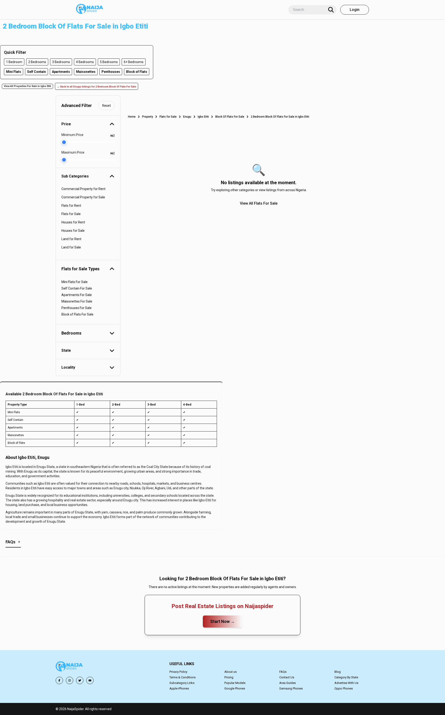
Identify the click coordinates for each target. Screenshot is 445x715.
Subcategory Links (181, 683)
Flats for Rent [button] (71, 205)
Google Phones (234, 688)
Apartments (61, 72)
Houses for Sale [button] (73, 230)
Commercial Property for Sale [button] (83, 197)
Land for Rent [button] (71, 239)
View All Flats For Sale (258, 203)
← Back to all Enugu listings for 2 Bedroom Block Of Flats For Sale (96, 86)
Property (147, 116)
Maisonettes (85, 72)
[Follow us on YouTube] (90, 680)
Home (132, 116)
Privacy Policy (178, 671)
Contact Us (286, 677)
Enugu (187, 116)
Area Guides (287, 683)
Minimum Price (72, 135)
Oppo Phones (343, 688)
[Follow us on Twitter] (79, 680)
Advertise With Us (346, 683)
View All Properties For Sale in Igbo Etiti (27, 86)
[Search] (331, 9)
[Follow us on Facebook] (59, 680)
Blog (337, 671)
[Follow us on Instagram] (69, 680)
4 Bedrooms (85, 62)
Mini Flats (13, 72)
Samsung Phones (291, 688)
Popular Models (234, 683)
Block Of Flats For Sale (229, 116)
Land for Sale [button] (71, 247)
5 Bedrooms (109, 62)
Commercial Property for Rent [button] (83, 189)
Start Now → (222, 621)
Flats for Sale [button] (71, 214)
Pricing (228, 677)
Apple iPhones (179, 688)
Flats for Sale (168, 116)
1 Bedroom (14, 62)
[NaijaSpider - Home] (69, 667)
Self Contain (36, 72)
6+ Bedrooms (133, 62)
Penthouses (111, 72)
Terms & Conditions (182, 677)
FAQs (282, 671)
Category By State (346, 677)
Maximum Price (72, 152)
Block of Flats (136, 72)
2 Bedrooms (37, 62)
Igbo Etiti (203, 116)
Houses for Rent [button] (73, 222)
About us (230, 671)
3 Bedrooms (61, 62)
